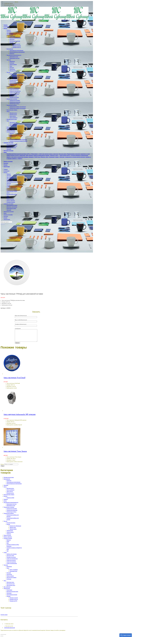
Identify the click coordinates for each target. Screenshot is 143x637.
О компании (6, 170)
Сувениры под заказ (8, 203)
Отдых (8, 197)
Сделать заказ (4, 614)
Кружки (8, 524)
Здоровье (9, 175)
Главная (6, 169)
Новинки (9, 174)
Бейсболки (9, 566)
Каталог (5, 172)
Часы (8, 195)
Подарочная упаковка (12, 188)
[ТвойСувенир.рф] (44, 19)
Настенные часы (11, 583)
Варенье (9, 540)
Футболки (9, 579)
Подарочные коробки (12, 508)
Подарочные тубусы (11, 511)
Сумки (8, 186)
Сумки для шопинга (11, 561)
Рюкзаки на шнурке (11, 557)
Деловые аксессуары (12, 194)
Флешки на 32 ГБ (14, 599)
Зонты (8, 192)
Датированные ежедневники (13, 482)
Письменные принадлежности (14, 181)
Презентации (7, 219)
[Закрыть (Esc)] (1, 634)
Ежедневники (10, 180)
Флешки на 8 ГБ (13, 600)
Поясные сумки (10, 555)
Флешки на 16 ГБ (14, 597)
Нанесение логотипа (9, 211)
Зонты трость (10, 491)
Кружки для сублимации (15, 525)
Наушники (9, 593)
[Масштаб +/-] (5, 634)
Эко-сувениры (10, 177)
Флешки (8, 596)
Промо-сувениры (11, 200)
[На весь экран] (4, 634)
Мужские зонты (10, 493)
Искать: (2, 464)
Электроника (10, 178)
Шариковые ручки (11, 505)
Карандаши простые (11, 504)
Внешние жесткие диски (12, 591)
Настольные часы (11, 585)
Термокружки (10, 530)
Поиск (2, 465)
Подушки (9, 572)
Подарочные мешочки (12, 510)
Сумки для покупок (11, 560)
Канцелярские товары (12, 191)
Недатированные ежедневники (14, 483)
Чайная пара (13, 527)
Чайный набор (13, 529)
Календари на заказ (11, 208)
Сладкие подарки (11, 202)
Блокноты (9, 480)
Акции (5, 213)
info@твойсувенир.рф (9, 627)
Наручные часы (10, 582)
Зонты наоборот (10, 489)
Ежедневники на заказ (12, 205)
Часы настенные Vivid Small (14, 378)
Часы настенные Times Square (15, 451)
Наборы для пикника (12, 554)
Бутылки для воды (11, 522)
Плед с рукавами (14, 569)
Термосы (9, 533)
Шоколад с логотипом (12, 206)
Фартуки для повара (11, 577)
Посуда (8, 185)
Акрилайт (9, 210)
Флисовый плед (13, 571)
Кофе (8, 541)
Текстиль (9, 183)
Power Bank (9, 590)
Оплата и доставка (8, 214)
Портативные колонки (12, 594)
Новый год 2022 (10, 497)
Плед (8, 568)
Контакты (6, 216)
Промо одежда (10, 575)
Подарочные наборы (12, 189)
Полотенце (9, 574)
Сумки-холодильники (12, 563)
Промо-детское (10, 199)
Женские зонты (10, 488)
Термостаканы (10, 532)
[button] (125, 635)
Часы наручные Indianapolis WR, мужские (20, 414)
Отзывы (5, 217)
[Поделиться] (2, 634)
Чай (7, 550)
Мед (8, 543)
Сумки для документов (12, 558)
